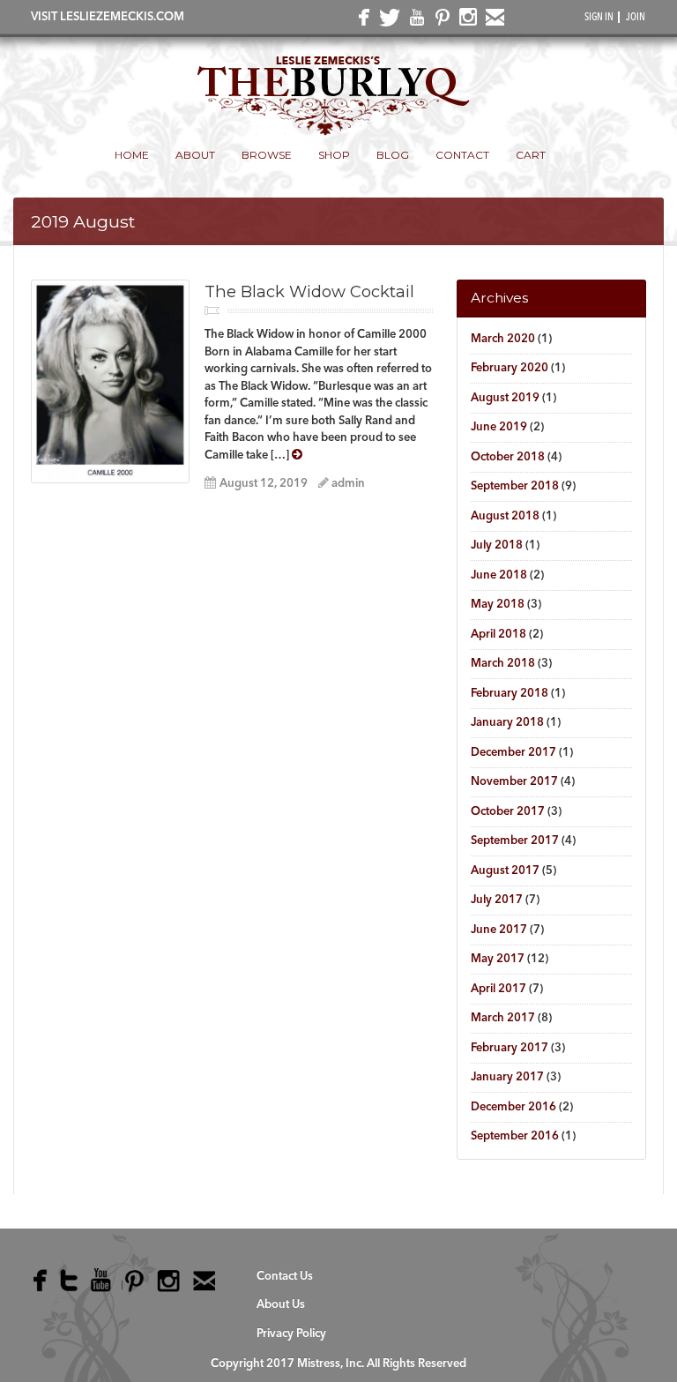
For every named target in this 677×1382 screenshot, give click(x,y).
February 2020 (509, 368)
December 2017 (513, 752)
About (195, 154)
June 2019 (499, 427)
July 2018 (497, 545)
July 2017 (497, 900)
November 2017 (514, 782)
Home (132, 154)
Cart (531, 154)
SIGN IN (599, 17)
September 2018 (515, 486)
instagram (465, 21)
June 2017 (499, 930)
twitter (387, 22)
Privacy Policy (291, 1334)
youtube (413, 21)
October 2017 (508, 812)
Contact (462, 154)
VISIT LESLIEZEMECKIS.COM (107, 17)
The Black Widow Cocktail (309, 291)
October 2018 (508, 457)
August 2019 (505, 398)
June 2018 (499, 575)
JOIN (635, 17)
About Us (281, 1305)
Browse (267, 154)
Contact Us (285, 1276)
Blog (392, 154)
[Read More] (297, 454)
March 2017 (503, 1018)
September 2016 (515, 1136)
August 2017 (505, 871)
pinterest (439, 21)
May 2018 (497, 604)
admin (348, 483)
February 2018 (509, 693)
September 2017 (515, 841)
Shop (334, 154)
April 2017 (498, 989)
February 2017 (509, 1048)
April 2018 (498, 634)
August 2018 (505, 516)
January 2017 (507, 1077)
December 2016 (513, 1107)
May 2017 (497, 959)
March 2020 (503, 339)
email (491, 21)
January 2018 (507, 722)
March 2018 (503, 663)
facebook (360, 22)
